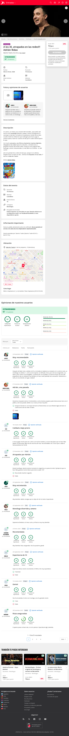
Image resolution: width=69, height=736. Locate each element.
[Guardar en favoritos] (66, 8)
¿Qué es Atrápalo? (29, 694)
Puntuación (30, 348)
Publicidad (27, 701)
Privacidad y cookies (29, 707)
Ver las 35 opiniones (8, 119)
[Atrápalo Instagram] (40, 719)
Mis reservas (50, 694)
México (5, 704)
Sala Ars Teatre (10, 247)
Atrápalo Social (28, 696)
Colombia (5, 698)
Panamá (5, 706)
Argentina (5, 694)
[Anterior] (3, 21)
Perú (4, 708)
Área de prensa (28, 698)
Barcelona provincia (12, 39)
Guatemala (6, 702)
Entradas (3, 39)
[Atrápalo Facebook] (34, 719)
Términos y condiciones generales (33, 705)
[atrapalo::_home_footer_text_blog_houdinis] (24, 719)
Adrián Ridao (11, 160)
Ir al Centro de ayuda (52, 696)
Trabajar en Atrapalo (29, 703)
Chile (4, 696)
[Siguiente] (66, 21)
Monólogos (29, 39)
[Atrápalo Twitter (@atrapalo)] (29, 719)
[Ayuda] (63, 3)
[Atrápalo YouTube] (45, 719)
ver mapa (22, 53)
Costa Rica (6, 700)
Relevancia (15, 348)
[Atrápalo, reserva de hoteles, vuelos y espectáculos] (3, 2)
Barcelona (21, 39)
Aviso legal (27, 709)
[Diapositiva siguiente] (66, 667)
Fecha (23, 348)
